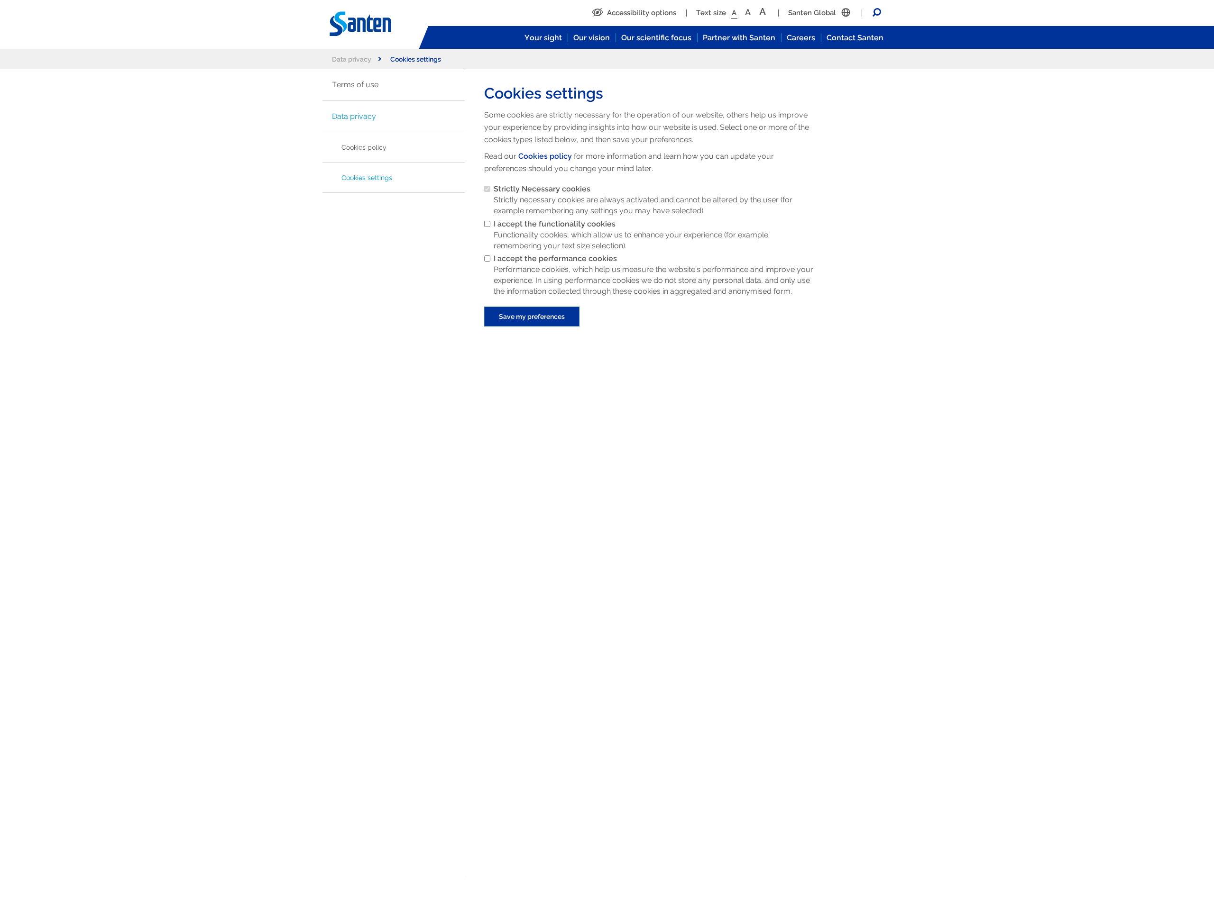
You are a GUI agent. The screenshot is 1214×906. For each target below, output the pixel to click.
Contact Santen (855, 37)
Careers (801, 37)
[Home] (370, 24)
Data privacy (351, 59)
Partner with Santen (739, 37)
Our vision (591, 37)
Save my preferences (532, 316)
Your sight (543, 37)
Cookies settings (366, 177)
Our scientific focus (656, 37)
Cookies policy (363, 147)
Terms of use (355, 84)
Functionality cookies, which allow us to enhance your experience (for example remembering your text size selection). (631, 234)
